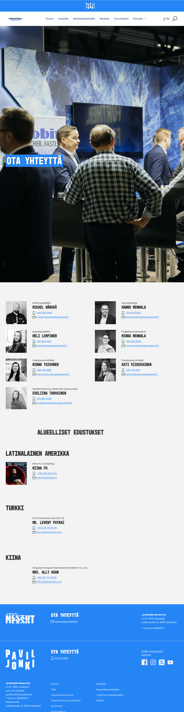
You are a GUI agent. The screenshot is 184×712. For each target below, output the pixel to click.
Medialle (104, 18)
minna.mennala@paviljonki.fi (142, 345)
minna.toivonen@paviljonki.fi (53, 374)
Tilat (53, 689)
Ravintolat (57, 706)
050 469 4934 (133, 341)
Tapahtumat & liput (62, 695)
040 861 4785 (44, 398)
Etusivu (50, 18)
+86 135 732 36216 (46, 577)
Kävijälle (101, 684)
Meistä (100, 700)
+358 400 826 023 (47, 473)
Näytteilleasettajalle (107, 689)
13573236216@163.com (49, 582)
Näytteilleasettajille (84, 18)
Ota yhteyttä (121, 18)
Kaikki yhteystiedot (152, 651)
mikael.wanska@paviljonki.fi (52, 317)
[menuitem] (69, 684)
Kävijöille (63, 18)
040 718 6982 (44, 370)
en (167, 18)
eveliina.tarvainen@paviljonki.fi (54, 403)
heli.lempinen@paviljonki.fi (52, 345)
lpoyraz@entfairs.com (49, 532)
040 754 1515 (133, 370)
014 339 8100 (61, 658)
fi (164, 18)
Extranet (137, 18)
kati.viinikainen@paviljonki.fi (141, 374)
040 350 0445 (44, 312)
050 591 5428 (133, 312)
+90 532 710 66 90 (47, 528)
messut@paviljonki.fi (66, 621)
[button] (174, 18)
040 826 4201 (44, 341)
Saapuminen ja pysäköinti (66, 700)
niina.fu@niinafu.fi (47, 478)
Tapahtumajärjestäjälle (109, 695)
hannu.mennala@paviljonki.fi (142, 317)
